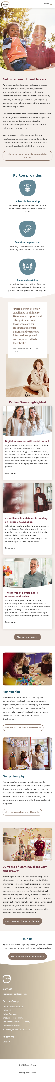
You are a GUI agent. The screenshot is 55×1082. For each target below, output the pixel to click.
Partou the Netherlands (13, 1006)
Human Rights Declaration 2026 (16, 1029)
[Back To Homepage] (4, 4)
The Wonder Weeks (11, 1025)
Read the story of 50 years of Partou (22, 921)
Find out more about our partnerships (23, 727)
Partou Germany (10, 1014)
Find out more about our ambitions (27, 956)
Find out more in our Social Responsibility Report (27, 156)
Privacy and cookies (27, 1072)
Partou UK (7, 1010)
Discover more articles (27, 637)
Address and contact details (15, 994)
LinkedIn (6, 1042)
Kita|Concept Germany (13, 1018)
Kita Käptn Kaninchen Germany (16, 1022)
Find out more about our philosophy (22, 812)
